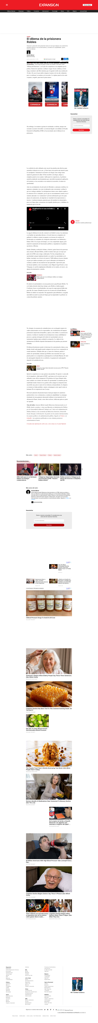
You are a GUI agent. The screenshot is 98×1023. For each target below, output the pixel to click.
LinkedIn (29, 418)
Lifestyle (47, 969)
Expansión (8, 946)
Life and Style (83, 11)
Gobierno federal (57, 455)
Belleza (8, 980)
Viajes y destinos (49, 978)
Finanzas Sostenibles (50, 946)
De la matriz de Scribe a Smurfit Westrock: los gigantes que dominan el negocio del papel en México (86, 335)
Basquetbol (47, 967)
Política (28, 11)
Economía (36, 11)
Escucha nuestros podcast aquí (83, 222)
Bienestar (47, 980)
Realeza (8, 976)
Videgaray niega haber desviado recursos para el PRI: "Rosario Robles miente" (52, 368)
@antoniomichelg (38, 502)
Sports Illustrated (49, 961)
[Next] (81, 469)
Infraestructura (29, 972)
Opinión (28, 36)
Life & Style (28, 957)
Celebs (27, 953)
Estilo (26, 958)
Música (27, 964)
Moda (7, 979)
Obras (62, 11)
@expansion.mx (51, 989)
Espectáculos (9, 975)
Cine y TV (27, 962)
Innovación (47, 947)
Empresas (21, 11)
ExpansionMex (54, 989)
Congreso (8, 965)
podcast (77, 220)
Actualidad (47, 954)
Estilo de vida (28, 954)
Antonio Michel (30, 55)
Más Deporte (48, 968)
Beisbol (46, 964)
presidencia (39, 275)
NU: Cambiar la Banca (81, 108)
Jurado (46, 983)
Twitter (62, 416)
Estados (8, 968)
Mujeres (75, 11)
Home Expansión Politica (12, 949)
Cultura (27, 946)
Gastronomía (48, 975)
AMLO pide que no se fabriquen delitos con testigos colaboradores (49, 277)
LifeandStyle (9, 958)
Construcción (28, 969)
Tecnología (54, 11)
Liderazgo (47, 956)
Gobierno (8, 963)
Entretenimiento (29, 960)
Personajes (47, 979)
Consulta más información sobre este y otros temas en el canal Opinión (46, 424)
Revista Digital (87, 5)
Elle (26, 949)
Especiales (47, 958)
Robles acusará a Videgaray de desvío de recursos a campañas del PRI (70, 478)
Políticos (50, 455)
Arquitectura (28, 973)
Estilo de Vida (48, 982)
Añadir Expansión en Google (50, 59)
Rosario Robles (43, 455)
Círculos (8, 978)
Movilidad (27, 983)
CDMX (7, 967)
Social (26, 980)
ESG (68, 11)
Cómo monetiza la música (85, 344)
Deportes (27, 961)
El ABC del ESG (48, 949)
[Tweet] (62, 59)
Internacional (45, 11)
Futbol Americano (49, 965)
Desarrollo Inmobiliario (31, 971)
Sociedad (8, 971)
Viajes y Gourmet (10, 982)
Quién (7, 974)
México (38, 366)
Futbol (46, 962)
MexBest (47, 974)
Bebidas (47, 976)
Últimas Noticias (11, 11)
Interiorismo (28, 975)
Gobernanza (28, 982)
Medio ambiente (29, 979)
